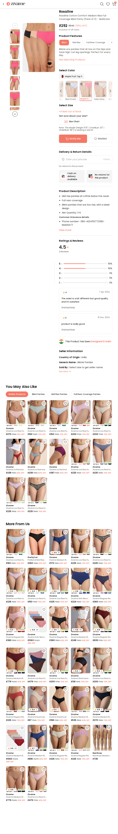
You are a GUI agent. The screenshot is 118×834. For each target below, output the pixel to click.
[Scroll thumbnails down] (15, 114)
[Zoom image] (38, 47)
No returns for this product (102, 176)
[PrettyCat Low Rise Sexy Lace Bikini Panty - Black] (37, 818)
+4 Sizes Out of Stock (70, 111)
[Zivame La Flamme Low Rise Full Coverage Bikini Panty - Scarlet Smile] (15, 452)
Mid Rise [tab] (76, 42)
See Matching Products (72, 59)
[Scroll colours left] (62, 91)
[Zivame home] (16, 4)
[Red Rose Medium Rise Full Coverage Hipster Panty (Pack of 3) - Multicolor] (102, 738)
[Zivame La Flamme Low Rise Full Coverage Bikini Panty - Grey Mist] (37, 452)
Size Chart (74, 121)
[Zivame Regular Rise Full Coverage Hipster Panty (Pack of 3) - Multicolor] (102, 581)
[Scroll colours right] (109, 91)
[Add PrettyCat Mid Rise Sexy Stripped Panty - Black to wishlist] (44, 532)
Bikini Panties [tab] (38, 394)
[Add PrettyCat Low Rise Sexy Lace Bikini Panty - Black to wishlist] (44, 808)
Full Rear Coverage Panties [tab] (87, 394)
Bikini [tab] (64, 42)
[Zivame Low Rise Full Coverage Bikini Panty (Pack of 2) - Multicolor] (15, 413)
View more (65, 230)
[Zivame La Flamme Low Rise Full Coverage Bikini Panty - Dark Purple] (59, 452)
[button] (3, 4)
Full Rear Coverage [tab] (95, 42)
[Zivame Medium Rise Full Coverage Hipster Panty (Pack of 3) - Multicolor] (80, 699)
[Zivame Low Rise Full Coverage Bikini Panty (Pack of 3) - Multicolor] (80, 413)
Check (106, 159)
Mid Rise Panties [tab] (59, 394)
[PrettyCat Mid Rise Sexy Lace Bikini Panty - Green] (80, 818)
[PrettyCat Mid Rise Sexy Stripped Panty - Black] (37, 542)
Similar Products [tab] (16, 394)
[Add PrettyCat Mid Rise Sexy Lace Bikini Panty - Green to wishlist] (87, 808)
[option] (15, 36)
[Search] (102, 4)
